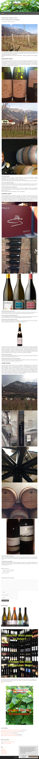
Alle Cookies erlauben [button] (33, 756)
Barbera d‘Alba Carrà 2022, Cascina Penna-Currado (10, 731)
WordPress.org (3, 753)
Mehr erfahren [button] (22, 752)
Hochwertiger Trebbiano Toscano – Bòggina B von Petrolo (11, 730)
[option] (15, 617)
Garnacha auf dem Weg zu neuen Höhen (8, 625)
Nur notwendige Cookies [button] (23, 757)
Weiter (2, 682)
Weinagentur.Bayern (20, 4)
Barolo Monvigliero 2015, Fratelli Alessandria (9, 735)
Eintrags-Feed (3, 750)
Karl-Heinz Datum (4, 741)
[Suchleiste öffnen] (38, 12)
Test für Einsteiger (11, 741)
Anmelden (3, 749)
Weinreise (7, 568)
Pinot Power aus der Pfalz (5, 732)
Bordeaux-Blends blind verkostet (8, 570)
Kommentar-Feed (4, 752)
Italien (4, 568)
